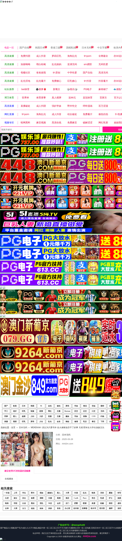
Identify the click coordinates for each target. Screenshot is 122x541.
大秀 (67, 493)
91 (41, 406)
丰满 (76, 493)
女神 (7, 508)
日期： (59, 439)
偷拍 (58, 406)
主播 (58, 411)
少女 (41, 421)
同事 (6, 416)
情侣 (85, 406)
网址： (59, 443)
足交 (85, 411)
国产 (6, 406)
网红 (50, 411)
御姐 (67, 421)
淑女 (15, 498)
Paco (84, 498)
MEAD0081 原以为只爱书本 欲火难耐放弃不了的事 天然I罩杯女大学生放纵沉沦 (67, 427)
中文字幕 (102, 47)
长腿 (50, 498)
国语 (110, 503)
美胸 (85, 416)
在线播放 (9, 478)
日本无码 (86, 47)
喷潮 (84, 503)
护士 (110, 498)
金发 (58, 421)
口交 (93, 411)
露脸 (110, 493)
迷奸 (15, 411)
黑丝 (33, 503)
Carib (76, 498)
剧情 (41, 411)
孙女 (24, 498)
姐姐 (33, 508)
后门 (67, 503)
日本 (23, 406)
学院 (15, 503)
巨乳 (23, 411)
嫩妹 (67, 416)
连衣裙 (76, 508)
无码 (102, 411)
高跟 (15, 421)
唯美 (93, 493)
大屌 (15, 508)
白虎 (7, 498)
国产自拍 (24, 47)
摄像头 (50, 493)
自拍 (50, 406)
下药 (102, 421)
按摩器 (84, 508)
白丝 (24, 503)
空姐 (93, 406)
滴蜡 (41, 498)
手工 (6, 411)
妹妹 (41, 508)
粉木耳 (93, 508)
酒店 (67, 498)
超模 (23, 416)
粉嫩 (102, 503)
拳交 (93, 421)
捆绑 (110, 508)
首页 (13, 427)
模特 (102, 406)
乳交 (85, 421)
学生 (24, 493)
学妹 (76, 406)
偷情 (76, 421)
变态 (93, 498)
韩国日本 (40, 47)
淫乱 (41, 503)
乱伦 (50, 421)
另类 (102, 493)
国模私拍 (71, 47)
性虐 (102, 498)
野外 (33, 493)
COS (94, 416)
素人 (15, 416)
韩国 (32, 406)
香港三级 (55, 47)
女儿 (24, 508)
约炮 (102, 416)
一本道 (7, 493)
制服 (32, 411)
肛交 (76, 411)
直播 (50, 416)
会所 (59, 503)
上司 (15, 493)
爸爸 (59, 508)
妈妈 (50, 508)
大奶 (41, 416)
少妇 (32, 416)
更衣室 (102, 508)
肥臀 (76, 503)
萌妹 (41, 493)
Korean (67, 411)
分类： (59, 434)
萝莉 (67, 406)
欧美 (15, 406)
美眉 (93, 503)
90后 (50, 503)
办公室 (67, 508)
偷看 (33, 498)
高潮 (59, 498)
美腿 (6, 421)
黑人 (59, 493)
